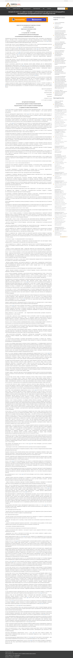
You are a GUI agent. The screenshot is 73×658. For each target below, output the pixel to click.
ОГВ (43, 8)
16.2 (29, 621)
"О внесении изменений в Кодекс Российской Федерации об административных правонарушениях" (61, 149)
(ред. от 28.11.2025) (60, 104)
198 (17, 54)
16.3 (40, 603)
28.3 (19, 47)
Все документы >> (64, 236)
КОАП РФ (8, 8)
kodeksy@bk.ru (17, 655)
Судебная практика (16, 8)
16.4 (42, 603)
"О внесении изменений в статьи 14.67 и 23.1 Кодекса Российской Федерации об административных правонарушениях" (61, 184)
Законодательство (27, 8)
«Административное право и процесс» (29, 653)
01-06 (36, 75)
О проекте (49, 8)
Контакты (66, 0)
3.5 (38, 552)
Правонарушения (36, 8)
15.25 (47, 41)
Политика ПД (16, 656)
